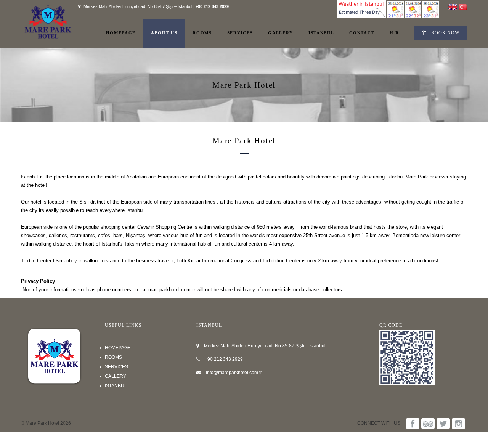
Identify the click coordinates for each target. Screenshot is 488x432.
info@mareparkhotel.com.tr (234, 372)
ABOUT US (164, 33)
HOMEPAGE (121, 33)
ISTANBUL (321, 33)
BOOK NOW (445, 32)
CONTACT (361, 33)
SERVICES (240, 33)
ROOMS (202, 33)
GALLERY (280, 33)
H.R (394, 33)
